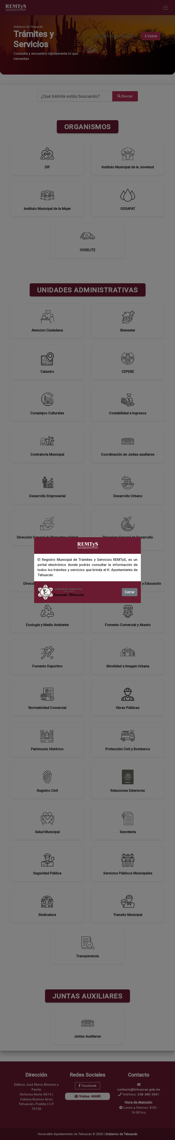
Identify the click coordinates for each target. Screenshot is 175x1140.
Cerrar (130, 592)
